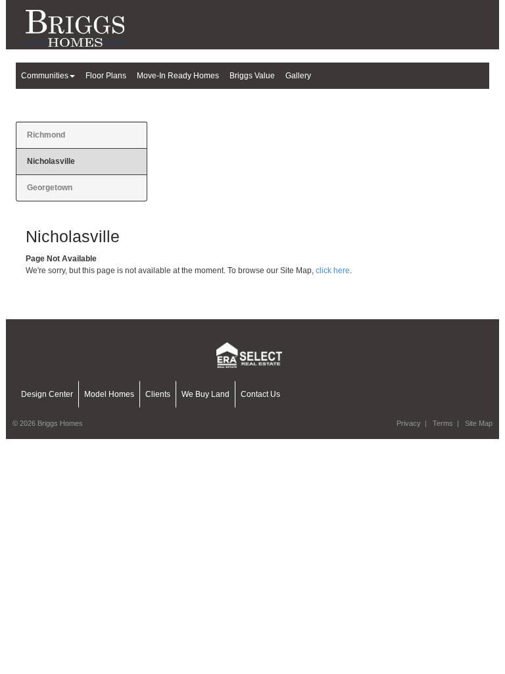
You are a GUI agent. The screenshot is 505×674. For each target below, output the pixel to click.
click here (333, 270)
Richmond (46, 135)
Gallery (298, 75)
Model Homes (109, 394)
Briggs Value (252, 75)
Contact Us (260, 394)
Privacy (409, 423)
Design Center (47, 394)
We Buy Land (205, 394)
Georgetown (49, 187)
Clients (157, 394)
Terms (443, 423)
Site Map (479, 423)
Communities (44, 75)
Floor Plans (105, 75)
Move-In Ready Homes (178, 75)
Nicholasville (51, 161)
